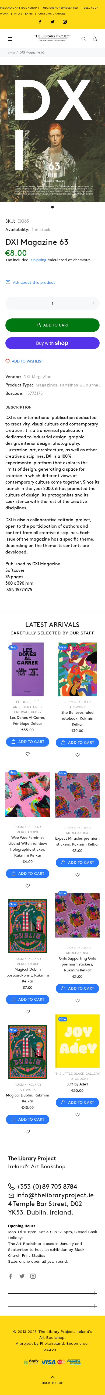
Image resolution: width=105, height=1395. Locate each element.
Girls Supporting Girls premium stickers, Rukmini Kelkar (77, 964)
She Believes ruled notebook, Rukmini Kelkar (77, 718)
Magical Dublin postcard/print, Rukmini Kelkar (27, 975)
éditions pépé (27, 702)
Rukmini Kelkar (77, 702)
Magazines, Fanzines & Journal (68, 385)
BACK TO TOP (52, 1383)
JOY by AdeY (77, 1084)
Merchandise (27, 832)
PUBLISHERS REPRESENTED (59, 7)
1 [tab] (52, 207)
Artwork (77, 707)
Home (10, 53)
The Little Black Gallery (77, 1073)
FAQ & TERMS (23, 13)
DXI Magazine (37, 376)
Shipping (38, 260)
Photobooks (77, 1079)
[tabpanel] (52, 133)
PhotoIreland (52, 1343)
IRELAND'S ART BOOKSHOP (18, 7)
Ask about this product (34, 282)
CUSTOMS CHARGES (51, 13)
